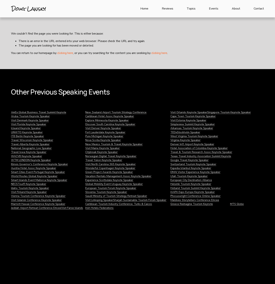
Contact (259, 9)
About (236, 9)
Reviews (167, 9)
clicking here (65, 53)
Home (144, 9)
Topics (191, 9)
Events (213, 9)
